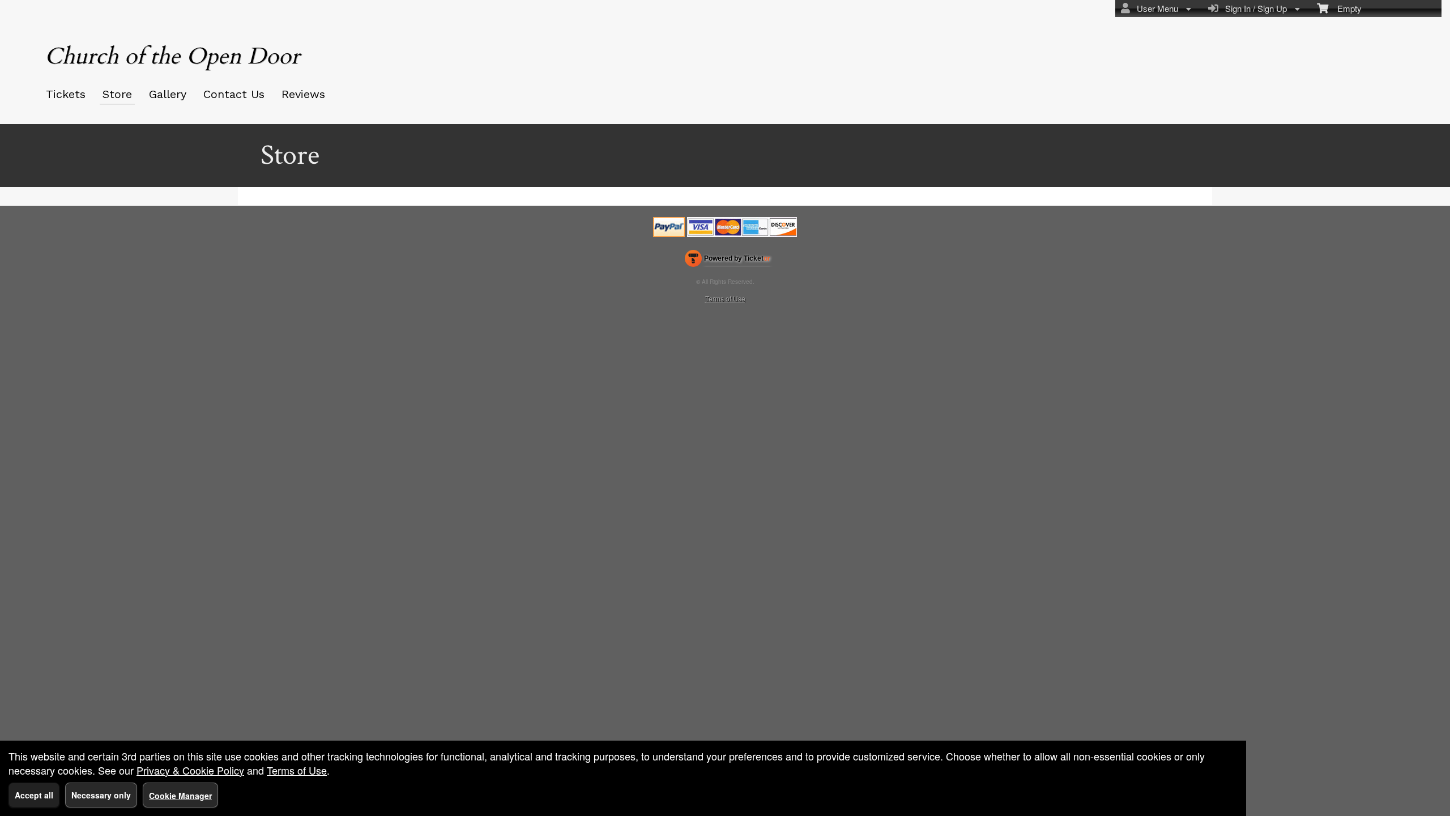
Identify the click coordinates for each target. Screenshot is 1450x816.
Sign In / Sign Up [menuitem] (1253, 8)
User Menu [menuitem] (1155, 8)
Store (117, 94)
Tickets (66, 94)
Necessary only (101, 795)
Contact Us (234, 94)
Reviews (303, 94)
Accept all (34, 795)
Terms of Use (725, 298)
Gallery (167, 94)
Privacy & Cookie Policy (190, 770)
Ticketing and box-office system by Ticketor (727, 260)
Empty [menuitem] (1345, 8)
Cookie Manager (180, 795)
